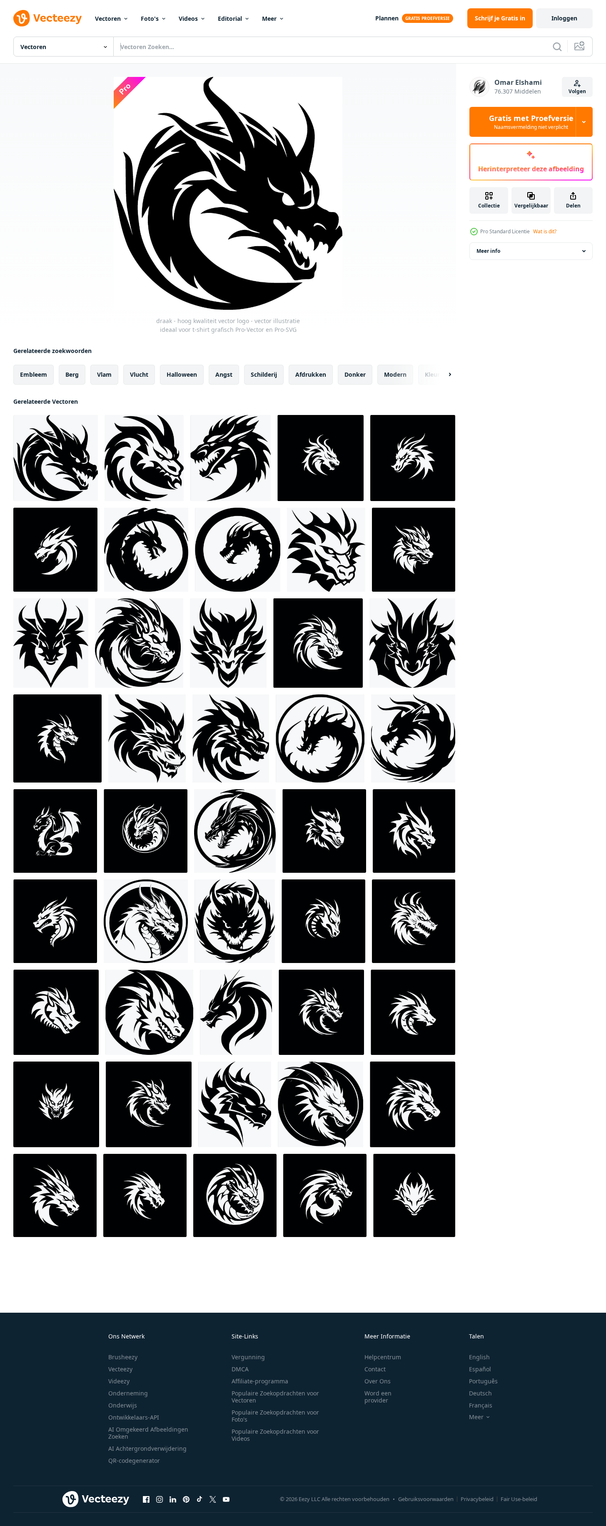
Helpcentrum (382, 1357)
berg (72, 374)
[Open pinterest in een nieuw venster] (186, 1499)
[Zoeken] (557, 47)
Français (480, 1405)
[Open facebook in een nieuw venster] (146, 1499)
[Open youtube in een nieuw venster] (226, 1499)
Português (483, 1381)
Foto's (150, 18)
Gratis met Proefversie (531, 122)
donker (355, 374)
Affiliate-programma (260, 1381)
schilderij (264, 374)
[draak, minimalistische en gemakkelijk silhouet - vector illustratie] (234, 1104)
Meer (269, 18)
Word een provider (378, 1396)
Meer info (488, 250)
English (479, 1357)
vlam (104, 374)
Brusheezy (122, 1357)
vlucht (139, 374)
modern (395, 374)
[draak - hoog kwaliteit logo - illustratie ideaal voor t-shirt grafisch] (236, 1012)
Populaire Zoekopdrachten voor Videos (275, 1434)
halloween (182, 374)
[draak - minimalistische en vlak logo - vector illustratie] (318, 643)
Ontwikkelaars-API (133, 1417)
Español (480, 1369)
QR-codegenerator (134, 1460)
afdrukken (310, 374)
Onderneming (128, 1393)
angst (223, 374)
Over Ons (377, 1381)
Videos (188, 18)
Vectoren (108, 18)
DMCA (240, 1369)
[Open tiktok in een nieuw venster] (199, 1499)
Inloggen (564, 18)
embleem (33, 374)
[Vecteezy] (47, 18)
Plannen (387, 18)
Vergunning (248, 1357)
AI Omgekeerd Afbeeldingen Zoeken (148, 1432)
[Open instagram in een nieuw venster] (159, 1499)
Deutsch (480, 1393)
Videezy (119, 1381)
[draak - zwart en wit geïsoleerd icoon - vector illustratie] (235, 1195)
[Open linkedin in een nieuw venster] (173, 1499)
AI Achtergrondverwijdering (147, 1448)
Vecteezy (120, 1369)
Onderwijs (122, 1405)
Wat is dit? (544, 231)
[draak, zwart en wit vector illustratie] (228, 643)
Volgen (577, 91)
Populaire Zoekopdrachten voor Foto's (275, 1415)
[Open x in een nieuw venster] (212, 1499)
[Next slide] (442, 375)
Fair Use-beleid (519, 1499)
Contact (375, 1369)
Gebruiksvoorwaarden (426, 1499)
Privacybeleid (477, 1499)
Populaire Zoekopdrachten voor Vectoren (275, 1396)
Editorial (230, 18)
